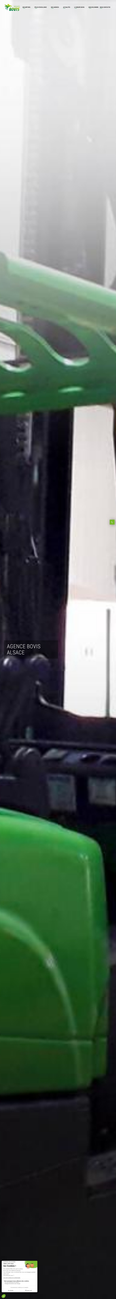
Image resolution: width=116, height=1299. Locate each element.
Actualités (66, 7)
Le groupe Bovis (79, 7)
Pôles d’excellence (40, 7)
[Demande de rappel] (112, 522)
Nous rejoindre (93, 7)
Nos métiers (26, 7)
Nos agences (55, 7)
